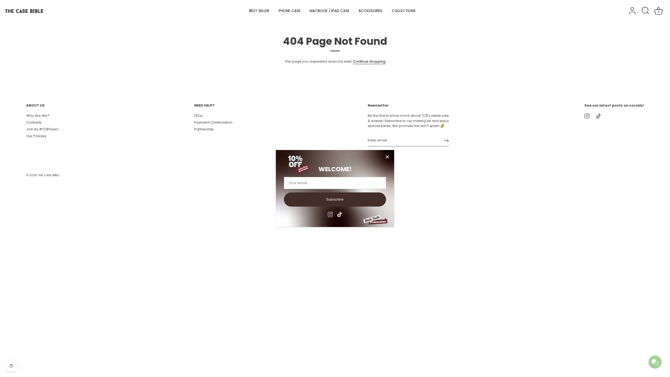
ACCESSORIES (370, 10)
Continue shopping (369, 61)
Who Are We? (37, 115)
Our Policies (36, 136)
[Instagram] (330, 214)
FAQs (198, 115)
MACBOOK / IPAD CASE (329, 10)
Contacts (34, 122)
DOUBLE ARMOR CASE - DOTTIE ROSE (74, 372)
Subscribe (335, 199)
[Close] (387, 157)
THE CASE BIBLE (48, 175)
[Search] (645, 11)
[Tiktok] (339, 214)
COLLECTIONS (404, 10)
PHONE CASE (289, 10)
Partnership (204, 129)
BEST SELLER (259, 10)
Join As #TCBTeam (42, 129)
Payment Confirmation (213, 122)
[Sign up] (446, 140)
